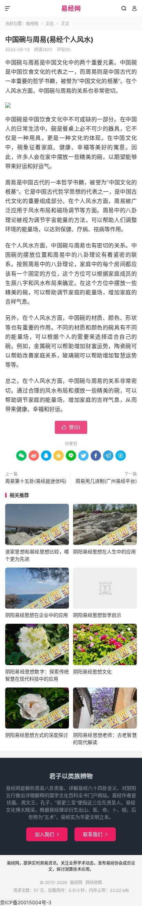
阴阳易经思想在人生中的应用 (104, 551)
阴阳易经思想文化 (92, 671)
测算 (69, 869)
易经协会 (114, 863)
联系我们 (95, 834)
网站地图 (93, 882)
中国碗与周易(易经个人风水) (49, 39)
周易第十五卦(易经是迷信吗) (36, 481)
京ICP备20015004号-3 (25, 902)
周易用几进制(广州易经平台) (106, 481)
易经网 (71, 8)
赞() (71, 427)
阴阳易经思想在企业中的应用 (36, 615)
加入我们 (47, 834)
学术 (81, 863)
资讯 (52, 863)
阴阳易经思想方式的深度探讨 (36, 735)
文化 (49, 23)
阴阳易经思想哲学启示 (97, 615)
